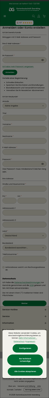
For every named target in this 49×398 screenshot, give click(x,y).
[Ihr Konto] (38, 16)
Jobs (39, 386)
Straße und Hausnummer (14, 184)
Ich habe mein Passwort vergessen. (18, 66)
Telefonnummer (10, 254)
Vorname (7, 124)
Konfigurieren (25, 348)
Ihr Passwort (8, 55)
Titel (4, 113)
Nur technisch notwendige (25, 359)
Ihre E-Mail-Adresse (11, 43)
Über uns (12, 386)
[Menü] (4, 16)
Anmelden (9, 72)
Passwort (7, 159)
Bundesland (7, 243)
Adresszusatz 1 (8, 208)
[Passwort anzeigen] (42, 60)
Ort (19, 196)
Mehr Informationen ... (28, 338)
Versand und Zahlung (26, 386)
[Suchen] (33, 16)
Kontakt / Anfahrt (14, 390)
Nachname (8, 136)
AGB (32, 285)
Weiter (24, 303)
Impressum (30, 341)
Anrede (5, 101)
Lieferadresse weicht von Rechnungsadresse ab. (25, 268)
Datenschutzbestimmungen (27, 282)
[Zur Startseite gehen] (24, 9)
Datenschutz (19, 341)
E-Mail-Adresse (9, 147)
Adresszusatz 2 (9, 220)
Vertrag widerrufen (32, 390)
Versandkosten (8, 378)
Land (5, 231)
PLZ (4, 196)
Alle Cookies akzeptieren (25, 371)
